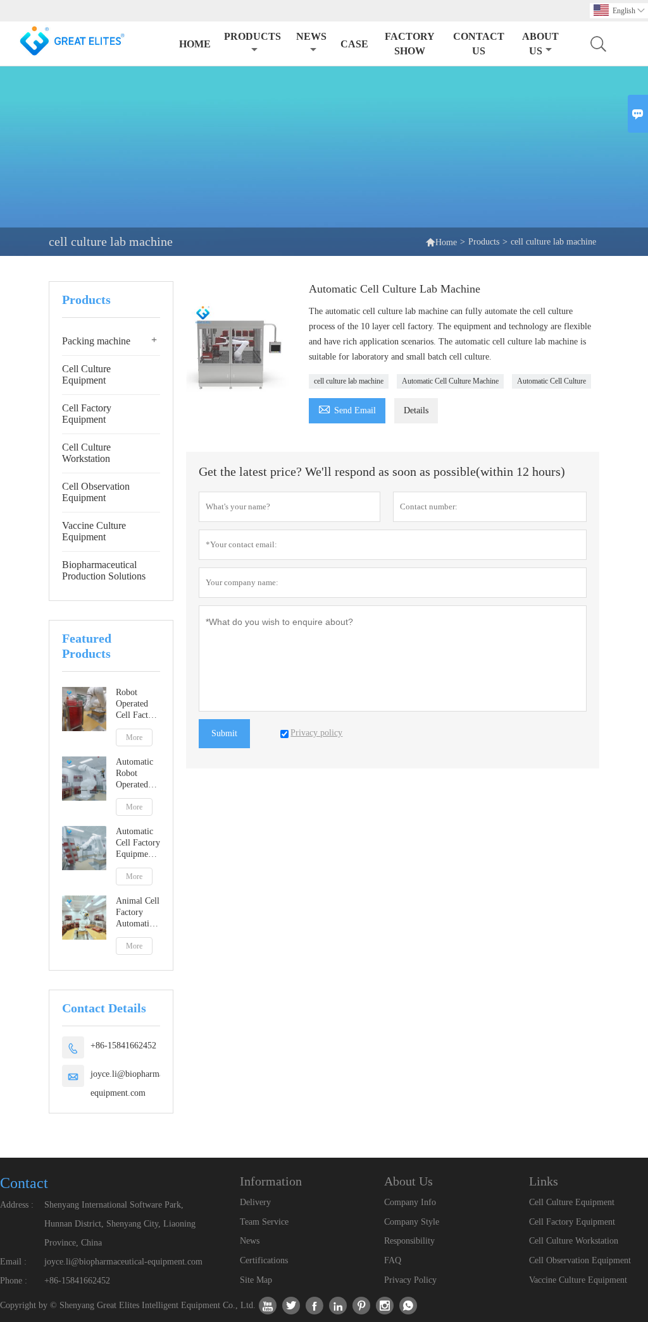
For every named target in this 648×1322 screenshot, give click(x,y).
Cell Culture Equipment (86, 374)
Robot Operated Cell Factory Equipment (138, 704)
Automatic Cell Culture (551, 381)
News (311, 36)
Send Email (347, 408)
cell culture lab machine (348, 381)
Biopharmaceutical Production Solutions (104, 570)
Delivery (255, 1202)
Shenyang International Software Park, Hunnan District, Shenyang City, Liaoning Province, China (120, 1223)
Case (354, 44)
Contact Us (478, 43)
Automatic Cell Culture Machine (450, 381)
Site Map (256, 1280)
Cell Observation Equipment (96, 492)
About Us (540, 43)
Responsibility (409, 1241)
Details (416, 410)
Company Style (411, 1222)
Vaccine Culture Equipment (94, 531)
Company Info (410, 1202)
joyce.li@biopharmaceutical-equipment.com (142, 1083)
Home (195, 44)
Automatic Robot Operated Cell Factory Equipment (138, 774)
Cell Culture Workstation (86, 453)
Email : (13, 1261)
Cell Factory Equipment (86, 414)
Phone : (13, 1280)
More (134, 737)
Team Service (264, 1222)
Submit (224, 733)
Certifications (264, 1260)
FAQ (392, 1260)
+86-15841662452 (123, 1045)
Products (252, 36)
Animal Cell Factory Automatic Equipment (137, 913)
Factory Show (410, 43)
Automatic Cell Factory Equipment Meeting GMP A (138, 843)
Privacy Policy (410, 1280)
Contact (24, 1183)
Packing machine (96, 341)
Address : (17, 1205)
